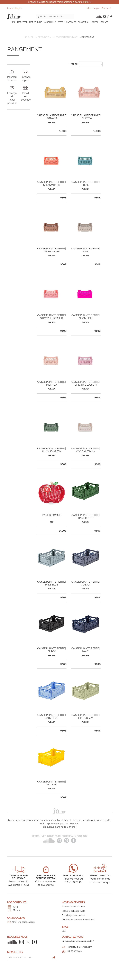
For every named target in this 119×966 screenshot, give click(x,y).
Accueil (29, 37)
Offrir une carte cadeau (23, 922)
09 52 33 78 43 (74, 951)
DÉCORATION (83, 22)
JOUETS (94, 22)
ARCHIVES (104, 22)
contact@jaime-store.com (79, 947)
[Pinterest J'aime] (29, 942)
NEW (13, 22)
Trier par (74, 64)
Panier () (106, 8)
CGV (64, 931)
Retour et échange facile (73, 911)
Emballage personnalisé (73, 915)
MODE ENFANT (35, 22)
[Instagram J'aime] (22, 942)
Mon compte (93, 8)
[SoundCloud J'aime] (13, 942)
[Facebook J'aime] (35, 942)
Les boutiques (14, 8)
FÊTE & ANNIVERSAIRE (67, 22)
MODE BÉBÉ (22, 22)
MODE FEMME (50, 22)
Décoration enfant (66, 37)
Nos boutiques (16, 902)
